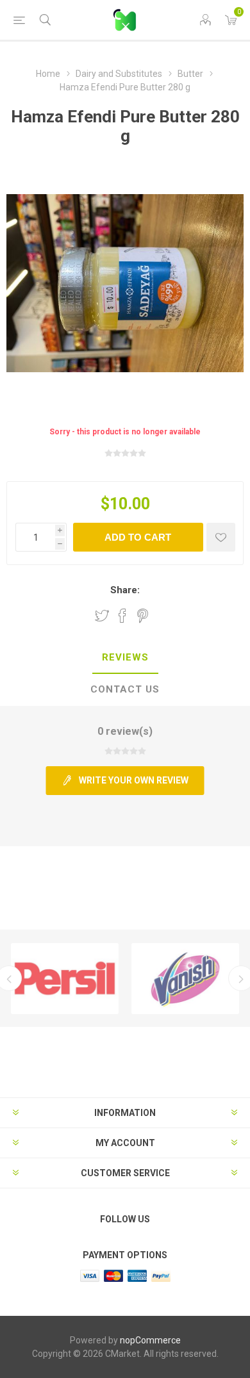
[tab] (125, 658)
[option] (64, 978)
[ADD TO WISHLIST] (220, 537)
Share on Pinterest (142, 616)
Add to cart (137, 537)
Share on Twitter (102, 616)
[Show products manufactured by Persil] (65, 978)
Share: (125, 590)
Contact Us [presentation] (125, 689)
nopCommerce (150, 1340)
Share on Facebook (122, 616)
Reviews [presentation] (125, 657)
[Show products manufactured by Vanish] (185, 978)
